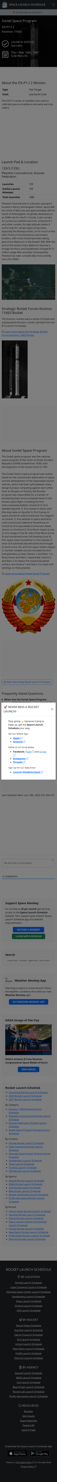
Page (28, 751)
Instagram (19, 758)
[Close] (52, 709)
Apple (16, 738)
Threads (18, 762)
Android (18, 741)
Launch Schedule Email (27, 772)
